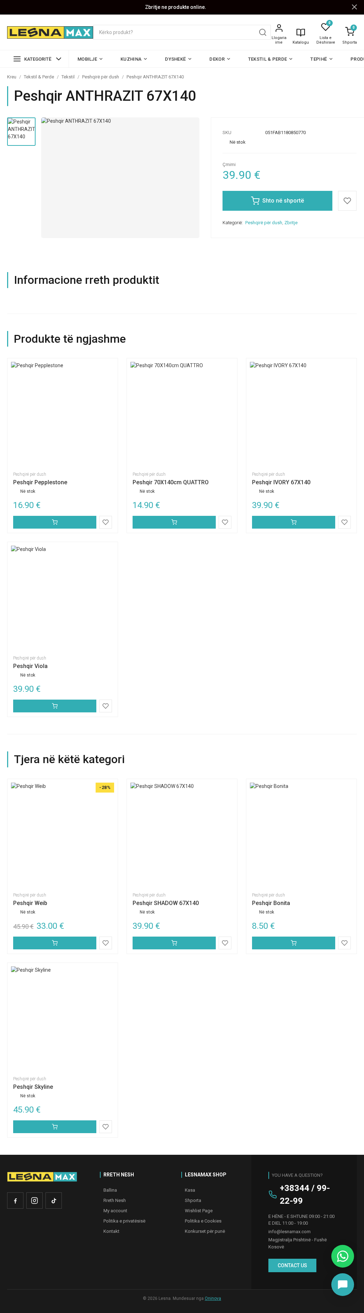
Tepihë (318, 59)
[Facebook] (15, 1200)
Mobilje (87, 59)
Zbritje (291, 222)
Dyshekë (175, 59)
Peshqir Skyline (33, 1086)
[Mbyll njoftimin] (354, 7)
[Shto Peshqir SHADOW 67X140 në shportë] (174, 943)
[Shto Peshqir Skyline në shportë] (54, 1126)
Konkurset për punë (205, 1231)
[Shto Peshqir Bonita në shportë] (293, 943)
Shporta (349, 42)
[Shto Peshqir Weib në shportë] (54, 943)
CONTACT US (292, 1265)
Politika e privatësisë (124, 1221)
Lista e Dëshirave (325, 40)
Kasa (190, 1190)
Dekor (217, 59)
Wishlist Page (199, 1210)
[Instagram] (34, 1200)
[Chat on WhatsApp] (342, 1256)
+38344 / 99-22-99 (305, 1194)
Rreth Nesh (114, 1200)
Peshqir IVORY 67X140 (281, 482)
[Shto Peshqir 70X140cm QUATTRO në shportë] (174, 522)
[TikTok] (54, 1200)
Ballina (110, 1190)
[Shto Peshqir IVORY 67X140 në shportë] (293, 522)
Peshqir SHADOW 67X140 (166, 903)
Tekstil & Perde (267, 59)
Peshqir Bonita (271, 903)
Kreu (11, 76)
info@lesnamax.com (289, 1231)
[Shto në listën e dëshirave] (347, 201)
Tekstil (68, 76)
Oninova (213, 1298)
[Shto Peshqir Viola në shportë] (54, 706)
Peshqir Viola (30, 666)
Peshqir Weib (30, 903)
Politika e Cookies (203, 1221)
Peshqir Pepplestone (40, 482)
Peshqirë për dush (100, 76)
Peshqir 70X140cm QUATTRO (171, 482)
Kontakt (111, 1231)
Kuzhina (131, 59)
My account (115, 1210)
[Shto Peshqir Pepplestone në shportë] (54, 522)
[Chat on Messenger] (342, 1284)
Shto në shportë (283, 200)
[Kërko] (263, 32)
